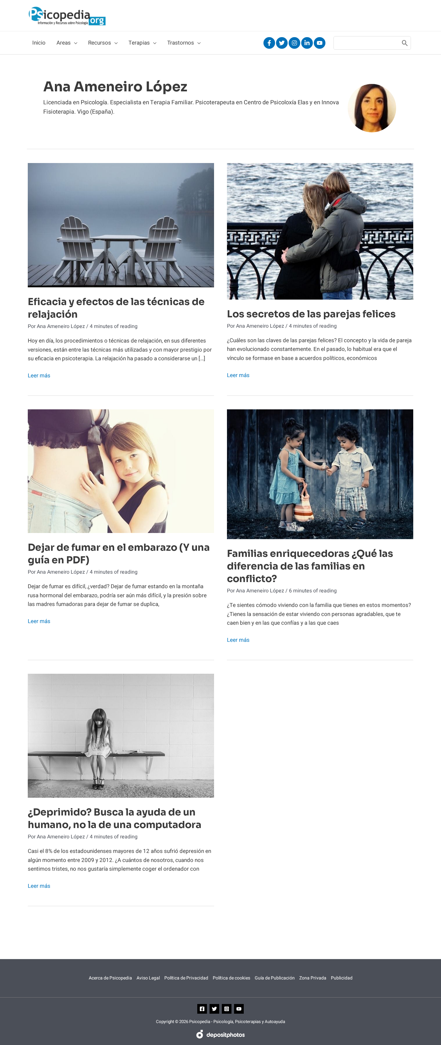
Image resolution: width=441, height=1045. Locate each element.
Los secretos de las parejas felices (311, 314)
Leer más (39, 375)
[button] (74, 43)
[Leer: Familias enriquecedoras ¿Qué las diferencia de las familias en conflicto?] (320, 474)
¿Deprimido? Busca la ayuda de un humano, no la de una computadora (114, 818)
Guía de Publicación (275, 978)
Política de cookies (231, 978)
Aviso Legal (148, 978)
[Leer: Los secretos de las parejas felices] (320, 231)
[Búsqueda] (405, 42)
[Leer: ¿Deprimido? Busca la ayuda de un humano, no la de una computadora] (121, 736)
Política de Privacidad (186, 978)
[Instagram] (294, 43)
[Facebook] (269, 43)
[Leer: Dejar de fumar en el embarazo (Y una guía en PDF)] (121, 471)
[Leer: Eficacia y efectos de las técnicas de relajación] (121, 225)
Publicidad (342, 978)
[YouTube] (319, 43)
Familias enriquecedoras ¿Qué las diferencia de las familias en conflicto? (310, 566)
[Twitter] (282, 43)
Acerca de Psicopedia (110, 978)
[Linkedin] (307, 43)
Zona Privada (312, 978)
